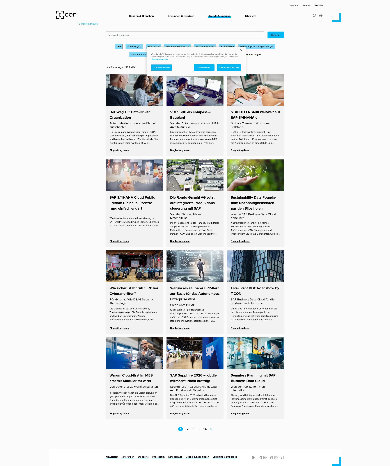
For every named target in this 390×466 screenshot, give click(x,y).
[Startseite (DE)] (77, 23)
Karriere (294, 5)
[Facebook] (270, 457)
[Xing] (259, 457)
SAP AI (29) (154, 46)
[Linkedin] (254, 457)
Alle (119, 46)
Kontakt (319, 5)
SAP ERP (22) (134, 46)
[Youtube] (265, 457)
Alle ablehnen (204, 67)
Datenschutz (175, 457)
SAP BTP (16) (227, 46)
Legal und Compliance (225, 457)
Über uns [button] (250, 16)
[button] (314, 15)
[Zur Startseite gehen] (67, 14)
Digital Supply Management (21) (256, 46)
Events (306, 5)
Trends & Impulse (219, 16)
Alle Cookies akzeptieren (228, 67)
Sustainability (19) (205, 46)
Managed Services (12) (177, 46)
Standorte (143, 457)
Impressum (158, 457)
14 (205, 429)
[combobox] (185, 35)
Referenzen (128, 457)
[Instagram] (276, 457)
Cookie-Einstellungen (197, 457)
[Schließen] (241, 50)
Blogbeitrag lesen (119, 150)
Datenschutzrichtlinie (160, 59)
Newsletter (112, 457)
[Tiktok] (281, 457)
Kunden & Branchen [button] (141, 16)
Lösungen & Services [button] (181, 16)
